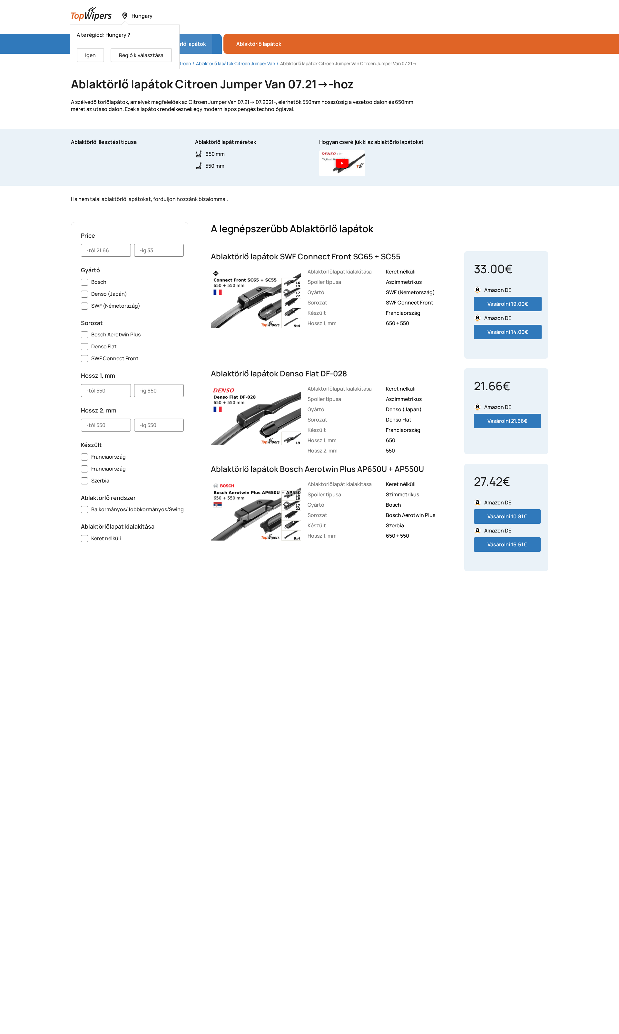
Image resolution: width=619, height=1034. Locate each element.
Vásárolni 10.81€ (507, 516)
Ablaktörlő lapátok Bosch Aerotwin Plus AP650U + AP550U (317, 468)
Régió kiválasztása (141, 55)
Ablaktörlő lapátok (258, 43)
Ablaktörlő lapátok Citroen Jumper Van (235, 63)
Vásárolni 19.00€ (507, 303)
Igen (90, 55)
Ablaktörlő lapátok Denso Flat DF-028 (279, 373)
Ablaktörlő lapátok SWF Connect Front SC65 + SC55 (305, 256)
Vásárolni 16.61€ (507, 544)
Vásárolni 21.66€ (507, 420)
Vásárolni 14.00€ (507, 331)
